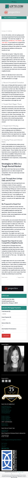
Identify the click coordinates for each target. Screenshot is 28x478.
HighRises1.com (4, 431)
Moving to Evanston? (5, 416)
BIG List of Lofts (4, 423)
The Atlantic (18, 40)
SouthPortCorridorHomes (6, 407)
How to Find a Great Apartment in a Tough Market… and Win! (11, 26)
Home (5, 17)
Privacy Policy (15, 473)
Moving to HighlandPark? (6, 420)
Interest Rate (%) (6, 323)
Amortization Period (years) (9, 328)
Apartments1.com (4, 430)
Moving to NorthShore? (5, 417)
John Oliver (5, 42)
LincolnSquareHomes (5, 412)
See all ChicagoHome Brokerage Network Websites (11, 439)
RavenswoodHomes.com (6, 410)
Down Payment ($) (6, 317)
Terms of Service (6, 473)
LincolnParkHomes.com (6, 406)
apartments (5, 279)
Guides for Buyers (4, 425)
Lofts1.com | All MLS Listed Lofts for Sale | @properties (14, 6)
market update (12, 279)
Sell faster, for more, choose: (5, 445)
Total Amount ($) (6, 311)
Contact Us (23, 473)
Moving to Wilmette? (5, 418)
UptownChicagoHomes (6, 411)
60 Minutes (12, 40)
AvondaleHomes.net (5, 408)
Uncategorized (12, 277)
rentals (18, 279)
